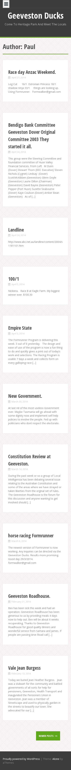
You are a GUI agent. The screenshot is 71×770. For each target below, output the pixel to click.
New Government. (25, 396)
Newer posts (46, 736)
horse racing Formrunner (31, 535)
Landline (16, 229)
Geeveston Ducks (36, 15)
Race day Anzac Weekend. (32, 72)
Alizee (55, 759)
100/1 (13, 279)
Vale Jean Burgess (24, 668)
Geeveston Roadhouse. (29, 596)
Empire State (20, 328)
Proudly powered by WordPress (21, 759)
